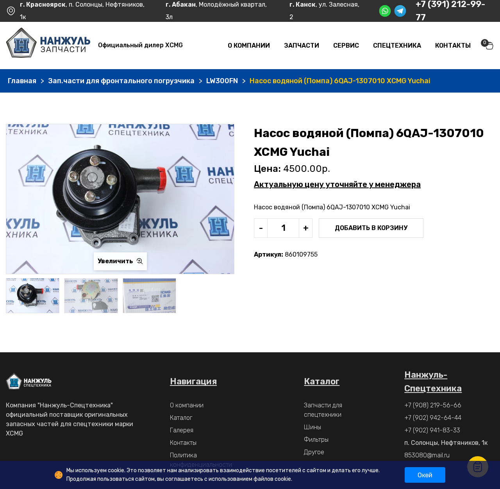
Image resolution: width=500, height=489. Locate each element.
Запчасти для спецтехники (323, 410)
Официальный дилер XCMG (140, 45)
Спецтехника (397, 45)
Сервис (346, 45)
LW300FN (222, 81)
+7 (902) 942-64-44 (432, 417)
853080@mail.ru (427, 455)
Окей (425, 475)
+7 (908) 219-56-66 (432, 405)
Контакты (453, 45)
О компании (249, 45)
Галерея (181, 430)
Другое (314, 452)
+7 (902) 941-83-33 (432, 430)
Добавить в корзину (371, 228)
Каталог (181, 417)
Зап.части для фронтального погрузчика (121, 81)
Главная (22, 81)
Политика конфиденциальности (201, 460)
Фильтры (316, 439)
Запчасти (301, 45)
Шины (312, 427)
